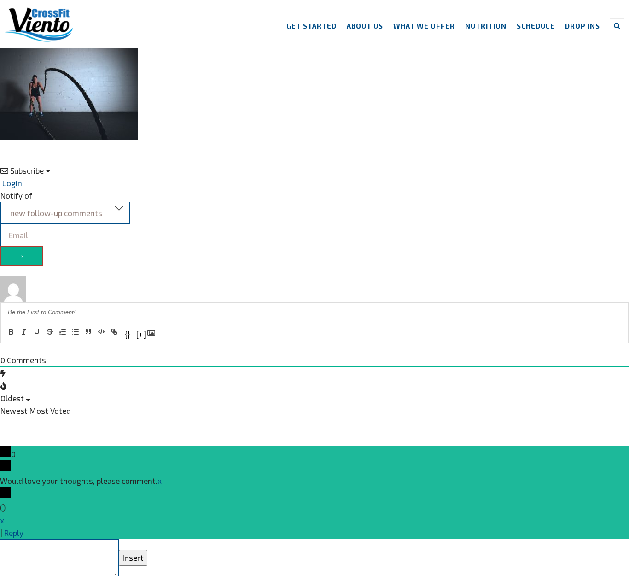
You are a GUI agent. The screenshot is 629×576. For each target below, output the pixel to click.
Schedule (536, 26)
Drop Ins (582, 26)
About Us (365, 26)
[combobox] (65, 213)
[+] (141, 333)
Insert (133, 557)
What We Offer (424, 26)
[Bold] (11, 331)
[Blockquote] (88, 331)
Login (11, 183)
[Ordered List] (62, 331)
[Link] (114, 331)
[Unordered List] (75, 331)
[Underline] (36, 331)
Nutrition (486, 26)
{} (127, 333)
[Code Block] (101, 331)
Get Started (311, 26)
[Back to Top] (14, 545)
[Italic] (23, 331)
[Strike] (49, 331)
